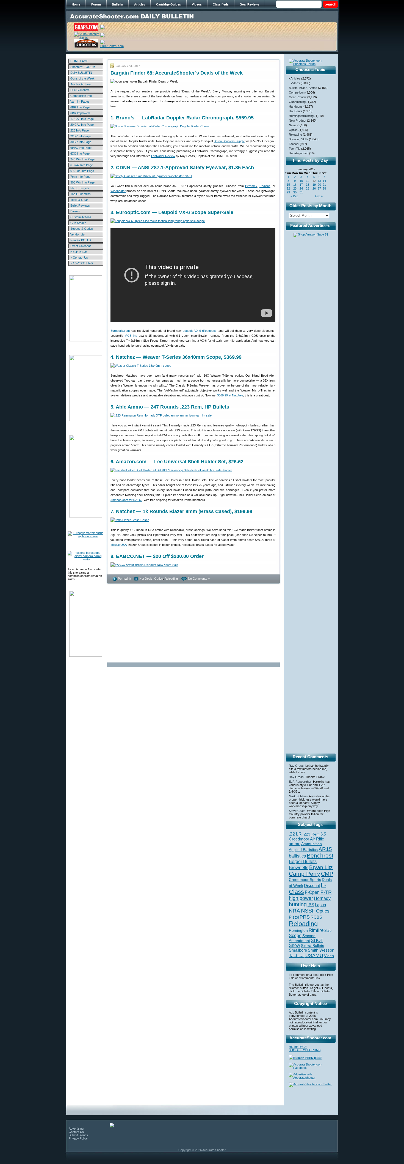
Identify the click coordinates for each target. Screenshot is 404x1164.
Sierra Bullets (312, 945)
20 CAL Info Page (82, 124)
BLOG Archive (80, 90)
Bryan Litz (321, 867)
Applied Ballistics (303, 849)
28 (324, 188)
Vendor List (77, 234)
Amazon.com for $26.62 (126, 500)
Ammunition (311, 844)
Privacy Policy (78, 1138)
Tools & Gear (79, 199)
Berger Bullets (303, 861)
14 (324, 180)
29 (288, 192)
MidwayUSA (118, 544)
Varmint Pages (80, 101)
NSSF (308, 911)
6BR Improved (80, 113)
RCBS (316, 917)
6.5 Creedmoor (307, 836)
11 (307, 180)
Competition (297, 92)
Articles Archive (80, 84)
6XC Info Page (80, 153)
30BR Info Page (80, 142)
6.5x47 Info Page (81, 165)
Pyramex (251, 186)
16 (295, 184)
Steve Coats (297, 810)
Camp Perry (304, 873)
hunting (298, 904)
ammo (294, 844)
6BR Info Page (80, 107)
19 (314, 184)
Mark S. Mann (298, 796)
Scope (295, 935)
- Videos (294, 83)
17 (301, 184)
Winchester (118, 191)
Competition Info (81, 95)
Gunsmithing (297, 101)
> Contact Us (79, 257)
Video (329, 956)
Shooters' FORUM (82, 67)
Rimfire (316, 930)
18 (307, 184)
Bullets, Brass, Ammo (303, 87)
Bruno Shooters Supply (229, 141)
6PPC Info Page (81, 147)
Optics (158, 578)
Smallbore (298, 950)
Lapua (320, 905)
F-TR (326, 892)
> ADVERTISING (81, 263)
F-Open (312, 892)
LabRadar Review (163, 156)
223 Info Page (79, 130)
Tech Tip (294, 148)
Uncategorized (298, 153)
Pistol (294, 917)
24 (301, 188)
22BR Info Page (80, 136)
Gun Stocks (78, 222)
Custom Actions (80, 217)
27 (319, 188)
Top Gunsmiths (80, 194)
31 (301, 192)
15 (288, 184)
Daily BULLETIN (81, 72)
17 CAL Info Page (82, 118)
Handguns (296, 106)
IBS (311, 904)
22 (288, 188)
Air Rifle (317, 839)
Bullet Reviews (80, 205)
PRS (305, 917)
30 (295, 192)
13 (319, 180)
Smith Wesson (321, 950)
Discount (312, 885)
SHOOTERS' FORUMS (304, 1050)
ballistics (297, 856)
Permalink (124, 578)
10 (301, 180)
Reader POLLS (80, 240)
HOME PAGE (79, 61)
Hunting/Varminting (301, 115)
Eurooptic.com (120, 330)
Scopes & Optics (81, 228)
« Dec (294, 196)
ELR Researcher (300, 781)
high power (301, 898)
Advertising (76, 1128)
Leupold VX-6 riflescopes (200, 330)
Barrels (75, 211)
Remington (298, 930)
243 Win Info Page (82, 159)
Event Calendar (80, 246)
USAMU (314, 955)
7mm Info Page (80, 176)
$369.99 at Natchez (230, 395)
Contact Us (76, 1131)
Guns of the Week (82, 78)
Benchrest (320, 855)
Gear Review (297, 97)
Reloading (171, 578)
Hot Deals (146, 578)
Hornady (322, 898)
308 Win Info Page (82, 182)
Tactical (294, 144)
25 (307, 188)
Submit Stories (78, 1135)
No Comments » (199, 578)
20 (319, 184)
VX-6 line (131, 335)
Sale (327, 931)
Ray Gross (296, 765)
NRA (294, 911)
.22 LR (295, 834)
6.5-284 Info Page (82, 170)
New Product (297, 120)
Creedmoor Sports (305, 879)
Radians (264, 186)
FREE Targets (79, 188)
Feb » (319, 196)
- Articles (294, 78)
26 (314, 188)
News (293, 125)
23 (295, 188)
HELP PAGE (78, 251)
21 (324, 184)
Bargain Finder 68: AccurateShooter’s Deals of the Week (176, 73)
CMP (327, 874)
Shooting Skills (298, 139)
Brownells (298, 867)
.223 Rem (311, 834)
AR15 (325, 849)
